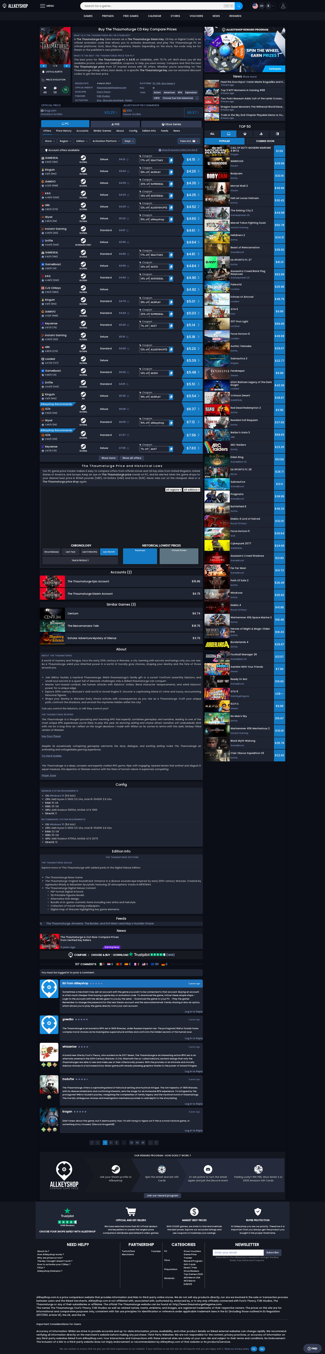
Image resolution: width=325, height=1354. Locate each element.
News (176, 130)
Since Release (51, 551)
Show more (108, 458)
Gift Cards (190, 1264)
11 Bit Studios (103, 96)
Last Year (70, 551)
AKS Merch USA (192, 1277)
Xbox (167, 1260)
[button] (283, 6)
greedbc (67, 1019)
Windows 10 (57, 795)
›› (156, 1142)
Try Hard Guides (52, 755)
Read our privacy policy (237, 1348)
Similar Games (102, 130)
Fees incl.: (186, 141)
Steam (128, 100)
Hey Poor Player (51, 736)
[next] (67, 66)
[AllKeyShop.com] (15, 6)
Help (314, 1348)
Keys (128, 141)
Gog (99, 100)
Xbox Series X (168, 83)
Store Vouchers (192, 1251)
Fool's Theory (104, 91)
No (262, 1349)
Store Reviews (191, 1271)
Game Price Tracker (190, 1256)
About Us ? (43, 1251)
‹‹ (92, 1142)
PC (165, 1251)
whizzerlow (69, 1046)
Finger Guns (49, 775)
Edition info (149, 130)
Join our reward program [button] (162, 1195)
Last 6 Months (89, 551)
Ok (253, 1349)
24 (137, 1142)
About (120, 130)
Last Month (109, 551)
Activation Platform (105, 141)
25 (143, 1142)
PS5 (158, 83)
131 (156, 964)
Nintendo (169, 1278)
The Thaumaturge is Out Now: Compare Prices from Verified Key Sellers (89, 938)
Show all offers (132, 458)
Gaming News (112, 947)
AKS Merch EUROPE (189, 1282)
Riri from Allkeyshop (75, 983)
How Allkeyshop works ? (50, 1254)
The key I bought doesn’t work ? (54, 1261)
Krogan (67, 1111)
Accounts (82, 130)
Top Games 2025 (193, 1274)
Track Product (80, 560)
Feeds (164, 130)
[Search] (239, 6)
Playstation (170, 1269)
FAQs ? (41, 1267)
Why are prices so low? (50, 1257)
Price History (63, 130)
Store (48, 141)
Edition (80, 141)
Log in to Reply (194, 1011)
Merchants (128, 1254)
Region (64, 141)
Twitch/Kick (128, 1251)
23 (131, 1142)
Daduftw (68, 1079)
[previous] (43, 66)
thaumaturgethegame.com (111, 87)
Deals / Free (190, 1267)
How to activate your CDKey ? (54, 1264)
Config (133, 130)
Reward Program (193, 1261)
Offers (47, 130)
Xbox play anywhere (113, 100)
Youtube (156, 1251)
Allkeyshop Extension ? (49, 1271)
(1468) (170, 955)
